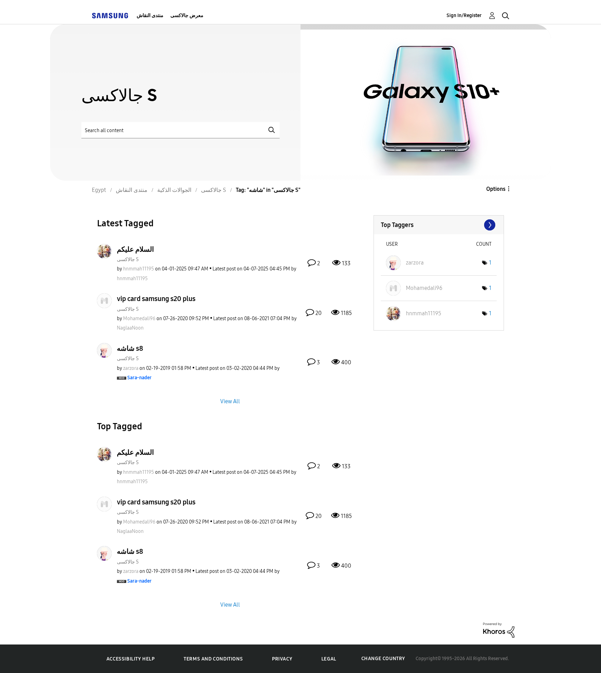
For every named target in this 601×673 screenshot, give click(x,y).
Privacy (282, 659)
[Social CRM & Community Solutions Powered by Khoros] (498, 629)
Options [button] (495, 189)
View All (230, 401)
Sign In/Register (464, 15)
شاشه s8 (130, 348)
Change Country (383, 659)
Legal (328, 659)
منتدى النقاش (150, 15)
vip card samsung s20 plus (156, 298)
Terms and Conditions (213, 659)
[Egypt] (110, 15)
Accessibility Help (130, 659)
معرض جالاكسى (186, 15)
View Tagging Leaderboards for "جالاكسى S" (439, 225)
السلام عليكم (135, 249)
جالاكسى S (128, 259)
